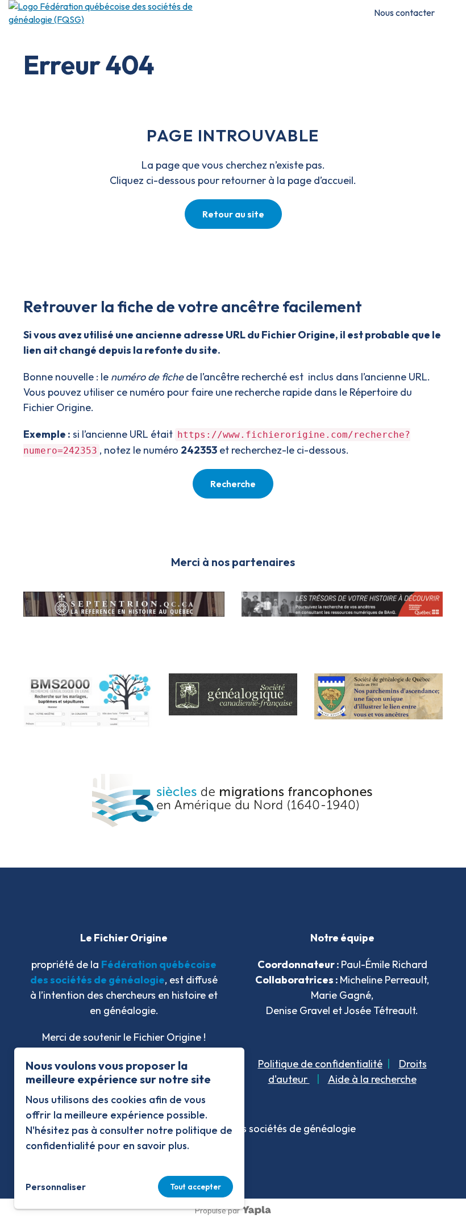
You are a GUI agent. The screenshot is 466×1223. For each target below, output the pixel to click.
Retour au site (233, 214)
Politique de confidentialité (320, 1063)
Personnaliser (56, 1186)
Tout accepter (195, 1186)
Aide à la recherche (372, 1079)
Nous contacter (404, 12)
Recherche (233, 483)
